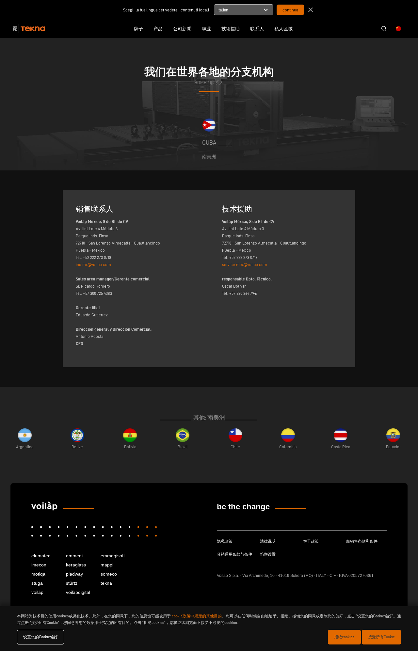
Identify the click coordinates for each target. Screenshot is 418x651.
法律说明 (268, 541)
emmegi (74, 555)
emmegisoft (113, 555)
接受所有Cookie (381, 637)
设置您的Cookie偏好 (40, 637)
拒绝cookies (344, 637)
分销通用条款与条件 (234, 554)
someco (109, 574)
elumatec (40, 555)
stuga (37, 583)
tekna (106, 583)
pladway (74, 574)
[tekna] (44, 506)
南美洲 (209, 156)
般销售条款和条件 (362, 541)
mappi (107, 564)
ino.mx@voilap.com (93, 264)
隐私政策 (225, 541)
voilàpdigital (78, 592)
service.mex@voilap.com (244, 264)
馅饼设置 (268, 554)
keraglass (76, 564)
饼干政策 (311, 541)
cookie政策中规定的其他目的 (197, 616)
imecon (38, 564)
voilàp (37, 592)
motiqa (38, 574)
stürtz (71, 583)
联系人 (217, 82)
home (200, 82)
